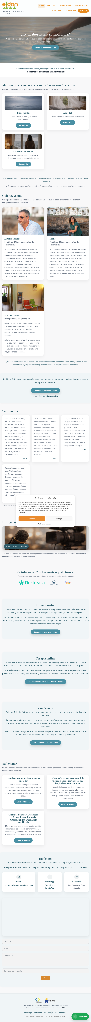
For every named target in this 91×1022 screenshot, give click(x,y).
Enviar (45, 978)
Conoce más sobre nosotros (45, 743)
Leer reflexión (23, 802)
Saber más (23, 125)
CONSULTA (51, 6)
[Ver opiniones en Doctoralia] (32, 583)
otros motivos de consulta (74, 186)
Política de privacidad (42, 1013)
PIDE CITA (83, 10)
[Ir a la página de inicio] (10, 6)
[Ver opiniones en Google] (68, 583)
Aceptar (32, 519)
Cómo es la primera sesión (45, 391)
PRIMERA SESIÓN (65, 6)
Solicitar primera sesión (45, 48)
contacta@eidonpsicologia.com (19, 885)
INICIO (41, 6)
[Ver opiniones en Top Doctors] (54, 583)
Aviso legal (28, 1013)
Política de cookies (44, 524)
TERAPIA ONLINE (81, 6)
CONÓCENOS (57, 10)
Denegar (59, 519)
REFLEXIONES (71, 10)
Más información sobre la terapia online (45, 682)
